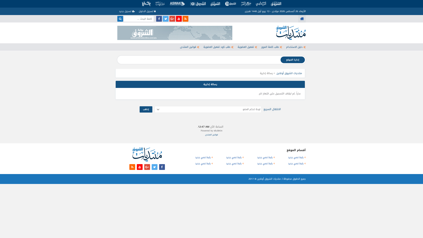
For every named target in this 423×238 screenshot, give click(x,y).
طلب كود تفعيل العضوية (216, 47)
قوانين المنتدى (188, 47)
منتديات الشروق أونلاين (289, 73)
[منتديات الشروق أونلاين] (302, 18)
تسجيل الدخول (146, 11)
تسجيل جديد (125, 11)
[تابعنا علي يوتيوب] (179, 19)
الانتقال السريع (272, 109)
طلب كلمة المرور (270, 47)
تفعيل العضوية (246, 47)
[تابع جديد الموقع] (185, 19)
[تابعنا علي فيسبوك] (159, 19)
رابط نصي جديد (296, 157)
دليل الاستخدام (294, 47)
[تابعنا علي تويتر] (166, 19)
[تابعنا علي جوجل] (172, 19)
